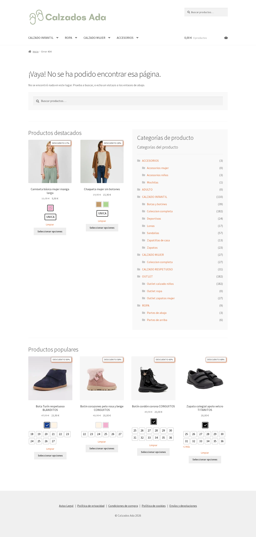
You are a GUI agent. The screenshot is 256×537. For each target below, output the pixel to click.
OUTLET (147, 276)
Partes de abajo (157, 313)
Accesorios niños (157, 175)
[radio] (50, 208)
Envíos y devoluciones (183, 506)
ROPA (68, 38)
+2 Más (186, 446)
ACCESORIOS (125, 38)
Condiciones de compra (123, 506)
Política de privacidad (90, 506)
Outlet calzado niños (160, 284)
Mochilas (152, 182)
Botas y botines (157, 204)
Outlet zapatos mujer (161, 298)
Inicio (36, 51)
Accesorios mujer (158, 168)
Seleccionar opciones (49, 231)
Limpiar (50, 224)
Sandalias (153, 233)
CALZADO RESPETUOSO (157, 269)
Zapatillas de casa (158, 240)
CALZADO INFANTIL (40, 38)
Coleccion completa (160, 211)
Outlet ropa (154, 291)
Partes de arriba (157, 320)
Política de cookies (154, 506)
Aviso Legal (66, 506)
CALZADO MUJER (94, 38)
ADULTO (147, 189)
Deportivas (154, 218)
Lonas (151, 226)
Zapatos (152, 247)
